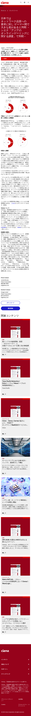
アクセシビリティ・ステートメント (23, 705)
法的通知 (20, 699)
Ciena (19, 227)
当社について (5, 664)
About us (3, 10)
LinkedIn (3, 227)
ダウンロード (10, 303)
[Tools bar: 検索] (21, 2)
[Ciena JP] (5, 650)
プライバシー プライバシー (7, 700)
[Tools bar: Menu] (28, 2)
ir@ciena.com (4, 297)
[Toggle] (29, 659)
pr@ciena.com (5, 285)
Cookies (3, 704)
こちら (13, 203)
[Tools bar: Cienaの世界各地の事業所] (24, 2)
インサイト (4, 659)
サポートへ (4, 669)
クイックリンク (5, 674)
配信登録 (10, 308)
